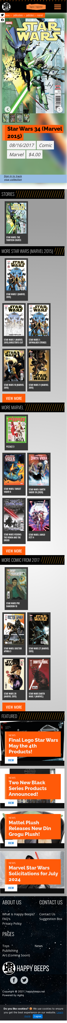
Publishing (10, 950)
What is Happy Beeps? (18, 914)
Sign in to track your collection (13, 178)
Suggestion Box (50, 919)
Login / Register (35, 6)
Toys (5, 946)
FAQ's (6, 919)
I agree (37, 1016)
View (11, 760)
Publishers (30, 15)
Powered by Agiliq (13, 995)
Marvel (40, 15)
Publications (18, 15)
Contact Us (47, 914)
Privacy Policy (12, 923)
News (39, 946)
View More (14, 398)
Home (7, 15)
